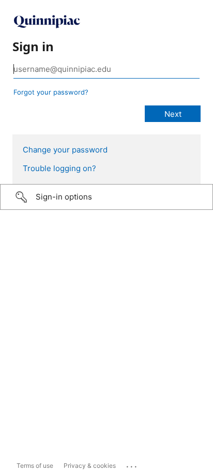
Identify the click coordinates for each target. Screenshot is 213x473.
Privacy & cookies (90, 465)
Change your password (65, 150)
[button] (106, 197)
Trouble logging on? (59, 168)
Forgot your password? (50, 92)
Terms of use (35, 465)
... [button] (132, 464)
